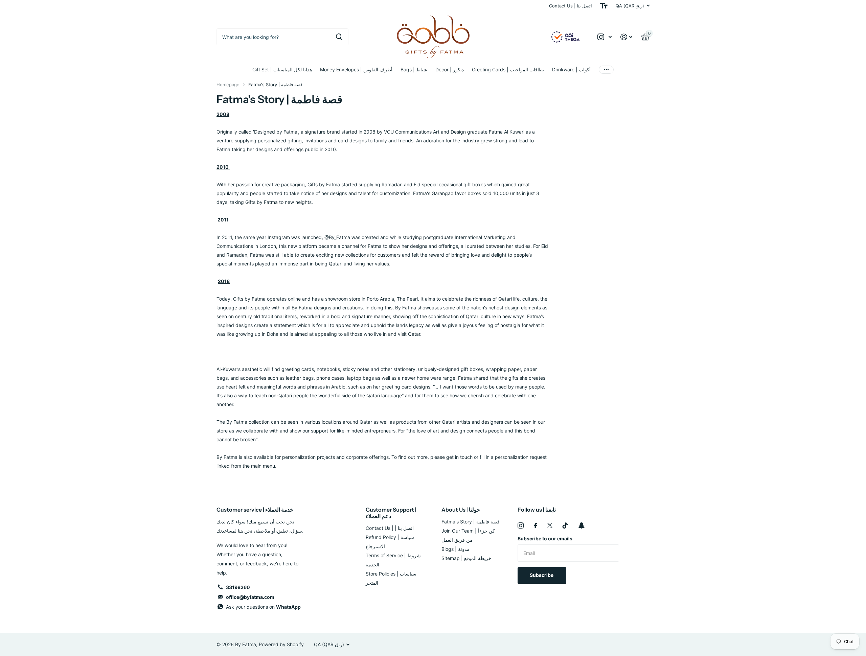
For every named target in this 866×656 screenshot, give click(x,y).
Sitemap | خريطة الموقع (466, 558)
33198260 (238, 587)
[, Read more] (604, 37)
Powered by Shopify (281, 644)
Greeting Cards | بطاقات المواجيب (508, 69)
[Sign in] (626, 37)
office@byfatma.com (250, 597)
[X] (549, 525)
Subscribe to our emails (545, 538)
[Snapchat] (581, 525)
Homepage (228, 84)
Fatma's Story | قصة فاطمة (470, 521)
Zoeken (339, 36)
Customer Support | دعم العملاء (391, 512)
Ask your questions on (263, 607)
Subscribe (542, 575)
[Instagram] (521, 525)
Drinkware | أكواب (571, 69)
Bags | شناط (414, 69)
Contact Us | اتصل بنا (570, 5)
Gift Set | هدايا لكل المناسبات (282, 69)
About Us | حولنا (460, 509)
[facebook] (535, 525)
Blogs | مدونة (455, 549)
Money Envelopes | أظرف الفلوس (356, 69)
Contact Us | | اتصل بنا (390, 528)
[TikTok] (565, 525)
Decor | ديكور (449, 69)
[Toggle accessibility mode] (604, 5)
